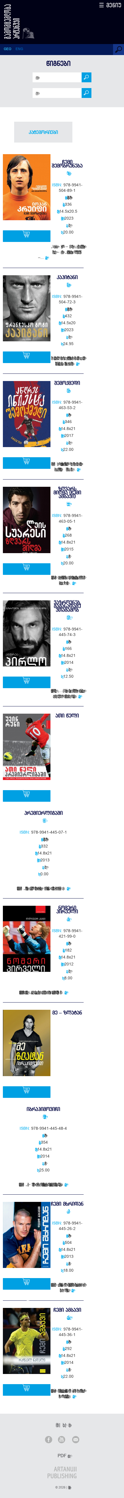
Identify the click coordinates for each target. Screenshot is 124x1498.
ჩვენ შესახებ (56, 1424)
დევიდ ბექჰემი (67, 1211)
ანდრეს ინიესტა (67, 390)
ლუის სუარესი (67, 503)
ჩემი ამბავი (67, 1310)
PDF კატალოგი (62, 1455)
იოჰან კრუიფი (67, 173)
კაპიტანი (67, 277)
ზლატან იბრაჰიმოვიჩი (43, 1116)
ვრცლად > (46, 257)
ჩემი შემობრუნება (67, 163)
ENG (19, 49)
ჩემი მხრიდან (67, 1204)
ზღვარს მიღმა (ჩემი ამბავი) (67, 492)
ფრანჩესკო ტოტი (67, 284)
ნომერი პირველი (67, 909)
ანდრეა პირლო (67, 617)
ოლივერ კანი (67, 918)
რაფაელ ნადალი (67, 1317)
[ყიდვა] (26, 236)
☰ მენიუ (110, 5)
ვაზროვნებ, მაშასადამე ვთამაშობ (67, 606)
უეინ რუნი (43, 820)
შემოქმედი (67, 383)
